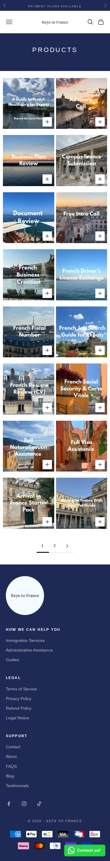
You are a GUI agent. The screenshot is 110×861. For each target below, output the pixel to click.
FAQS (11, 766)
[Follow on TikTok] (39, 804)
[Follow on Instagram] (24, 804)
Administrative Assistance (29, 650)
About (11, 756)
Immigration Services (25, 640)
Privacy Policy (18, 698)
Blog (10, 776)
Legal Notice (17, 718)
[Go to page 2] (67, 545)
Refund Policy (18, 708)
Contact (13, 746)
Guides (12, 659)
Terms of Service (21, 689)
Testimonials (17, 785)
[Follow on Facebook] (9, 804)
